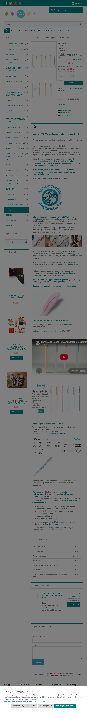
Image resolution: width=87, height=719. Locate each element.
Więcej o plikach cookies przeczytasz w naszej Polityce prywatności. (24, 701)
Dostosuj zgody (46, 706)
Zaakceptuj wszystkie (65, 706)
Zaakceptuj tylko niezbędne (24, 706)
